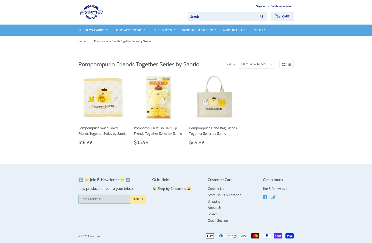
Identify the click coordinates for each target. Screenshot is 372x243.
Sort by (230, 64)
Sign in (260, 6)
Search (213, 214)
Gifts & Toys (163, 30)
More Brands (233, 30)
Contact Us (216, 189)
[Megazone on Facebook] (265, 197)
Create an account (282, 6)
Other (259, 30)
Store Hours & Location (224, 195)
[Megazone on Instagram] (273, 197)
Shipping (214, 201)
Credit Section (218, 220)
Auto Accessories (129, 30)
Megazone (94, 236)
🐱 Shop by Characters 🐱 (171, 189)
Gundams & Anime (92, 30)
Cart (285, 16)
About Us (215, 208)
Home (82, 41)
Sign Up (138, 199)
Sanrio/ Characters (198, 30)
